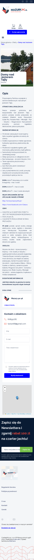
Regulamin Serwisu (8, 487)
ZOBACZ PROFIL (9, 305)
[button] (17, 398)
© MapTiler (13, 414)
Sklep (14, 28)
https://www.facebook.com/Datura (14, 205)
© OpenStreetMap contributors (23, 414)
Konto (20, 28)
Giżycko (3, 82)
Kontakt (4, 505)
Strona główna (6, 42)
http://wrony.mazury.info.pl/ (12, 201)
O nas (3, 501)
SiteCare (12, 541)
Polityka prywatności (9, 491)
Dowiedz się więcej (8, 528)
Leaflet (8, 414)
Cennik (3, 509)
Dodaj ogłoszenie (18, 32)
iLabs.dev (16, 539)
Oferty (14, 42)
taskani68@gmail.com (17, 324)
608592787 (12, 319)
